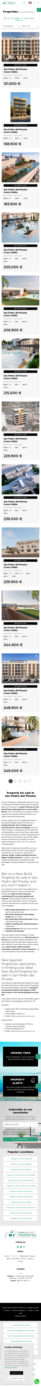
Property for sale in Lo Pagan (21, 1202)
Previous (4, 47)
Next (36, 47)
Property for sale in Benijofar (21, 1164)
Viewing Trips (24, 1256)
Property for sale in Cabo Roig (21, 1159)
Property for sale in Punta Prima (21, 1191)
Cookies (30, 1310)
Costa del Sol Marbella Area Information (21, 1330)
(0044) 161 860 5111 (20, 1281)
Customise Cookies (16, 1378)
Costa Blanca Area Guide (21, 1325)
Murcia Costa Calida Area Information (21, 1336)
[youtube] (20, 1247)
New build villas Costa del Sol (21, 1341)
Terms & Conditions (18, 1310)
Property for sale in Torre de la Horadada (21, 1186)
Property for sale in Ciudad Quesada (21, 1180)
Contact (20, 1261)
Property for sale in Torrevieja (21, 1218)
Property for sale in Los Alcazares (21, 1197)
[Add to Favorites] (36, 34)
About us (33, 1256)
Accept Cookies (16, 1373)
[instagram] (23, 1247)
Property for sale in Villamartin (21, 1213)
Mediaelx (23, 1316)
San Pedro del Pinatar (22, 842)
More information (11, 1367)
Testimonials (15, 1259)
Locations (30, 1259)
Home (7, 1256)
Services (23, 1259)
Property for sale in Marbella (21, 1169)
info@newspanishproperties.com (22, 1016)
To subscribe (21, 1139)
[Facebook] (17, 1247)
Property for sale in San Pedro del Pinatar (21, 1207)
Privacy (7, 1310)
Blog (8, 1259)
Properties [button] (14, 1256)
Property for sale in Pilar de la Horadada (21, 1175)
